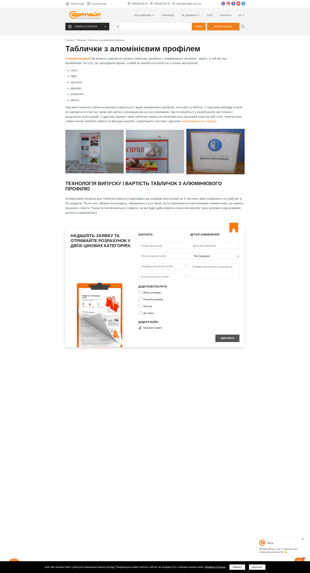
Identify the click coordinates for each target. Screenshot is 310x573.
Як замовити (189, 15)
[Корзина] (243, 26)
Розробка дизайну (153, 299)
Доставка (148, 313)
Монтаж (147, 306)
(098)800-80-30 (139, 3)
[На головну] (85, 15)
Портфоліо (168, 15)
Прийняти (237, 567)
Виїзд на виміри (152, 292)
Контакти (225, 15)
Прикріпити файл (152, 327)
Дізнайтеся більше (215, 567)
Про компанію (142, 15)
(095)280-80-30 (162, 3)
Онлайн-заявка (223, 26)
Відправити (227, 338)
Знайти (199, 26)
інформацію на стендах (199, 121)
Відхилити (257, 567)
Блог (210, 15)
